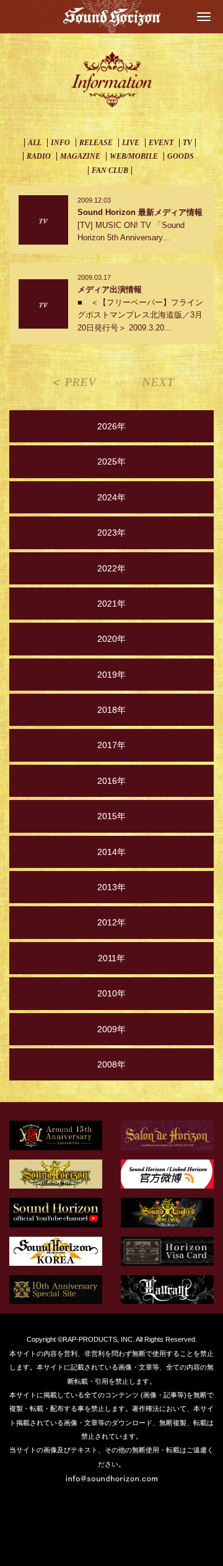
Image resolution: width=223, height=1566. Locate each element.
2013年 (111, 887)
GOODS (180, 156)
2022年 (111, 568)
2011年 (111, 958)
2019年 (111, 675)
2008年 (111, 1064)
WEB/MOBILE (134, 156)
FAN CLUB (110, 170)
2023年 (111, 532)
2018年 (111, 710)
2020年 (111, 639)
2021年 (111, 603)
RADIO (39, 156)
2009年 (111, 1029)
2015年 (111, 816)
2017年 (111, 745)
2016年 (111, 781)
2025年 (111, 461)
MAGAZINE (80, 156)
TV (187, 142)
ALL (35, 142)
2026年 (111, 426)
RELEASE (96, 142)
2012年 (111, 922)
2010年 (111, 993)
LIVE (130, 142)
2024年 (111, 497)
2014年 (111, 852)
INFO (60, 142)
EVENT (161, 142)
